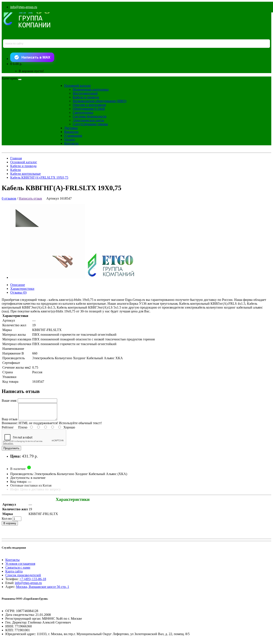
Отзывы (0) (18, 292)
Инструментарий (85, 93)
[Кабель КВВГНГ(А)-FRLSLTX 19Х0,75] (75, 277)
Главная (16, 158)
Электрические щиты (88, 120)
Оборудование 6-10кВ (89, 108)
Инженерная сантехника (91, 89)
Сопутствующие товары (90, 124)
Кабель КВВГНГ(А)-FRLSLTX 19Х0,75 (39, 177)
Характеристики (22, 288)
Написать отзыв (30, 198)
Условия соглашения (20, 563)
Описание (17, 285)
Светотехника (83, 112)
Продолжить (11, 448)
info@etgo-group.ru (23, 7)
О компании (73, 135)
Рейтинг (8, 427)
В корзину (9, 523)
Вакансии (71, 132)
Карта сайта (14, 571)
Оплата (69, 139)
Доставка (71, 128)
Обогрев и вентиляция (89, 105)
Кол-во (7, 518)
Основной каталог (77, 85)
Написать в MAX (35, 57)
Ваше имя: (9, 400)
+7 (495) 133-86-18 (32, 579)
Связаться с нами (17, 567)
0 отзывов (9, 198)
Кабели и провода (86, 97)
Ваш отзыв (9, 419)
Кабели (15, 170)
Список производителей (23, 575)
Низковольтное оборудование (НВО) (99, 101)
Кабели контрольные (25, 173)
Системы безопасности (89, 116)
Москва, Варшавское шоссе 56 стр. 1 (42, 587)
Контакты (71, 143)
